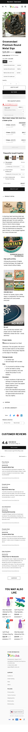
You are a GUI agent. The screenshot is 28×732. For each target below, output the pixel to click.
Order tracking (10, 678)
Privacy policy (10, 692)
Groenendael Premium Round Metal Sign (10, 478)
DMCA (9, 684)
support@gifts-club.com (13, 667)
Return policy (10, 701)
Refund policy (10, 704)
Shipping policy (11, 698)
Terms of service (11, 695)
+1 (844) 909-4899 (12, 665)
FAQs (8, 681)
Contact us (10, 676)
